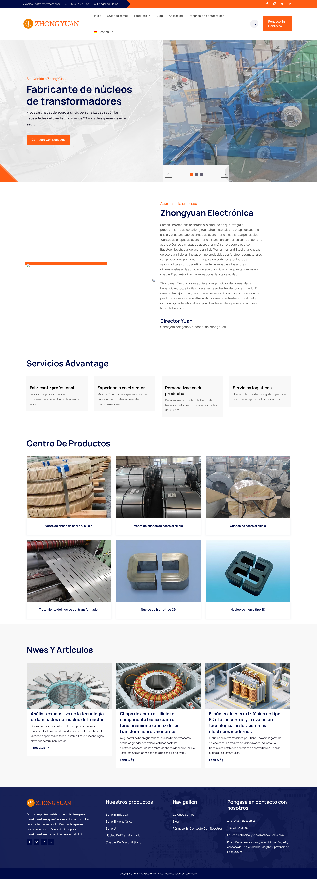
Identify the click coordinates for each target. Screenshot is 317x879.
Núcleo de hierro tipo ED (248, 609)
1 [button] (191, 174)
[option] (240, 116)
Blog (160, 16)
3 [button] (201, 174)
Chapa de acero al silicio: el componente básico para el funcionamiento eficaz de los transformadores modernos (149, 722)
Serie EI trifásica (117, 814)
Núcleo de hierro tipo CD (158, 609)
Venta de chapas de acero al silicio (158, 526)
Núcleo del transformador (123, 835)
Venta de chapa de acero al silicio (68, 526)
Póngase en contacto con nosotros (198, 828)
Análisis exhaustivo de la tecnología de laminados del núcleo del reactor (67, 716)
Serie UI (111, 828)
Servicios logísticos (252, 388)
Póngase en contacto (276, 23)
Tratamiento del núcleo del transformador (69, 609)
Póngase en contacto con (207, 16)
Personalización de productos (184, 390)
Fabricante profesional (52, 388)
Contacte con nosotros (49, 140)
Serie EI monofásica (119, 821)
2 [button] (196, 174)
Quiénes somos (117, 16)
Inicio (97, 16)
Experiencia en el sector (121, 388)
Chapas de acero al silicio (248, 526)
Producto (140, 16)
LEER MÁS (38, 748)
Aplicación (176, 16)
